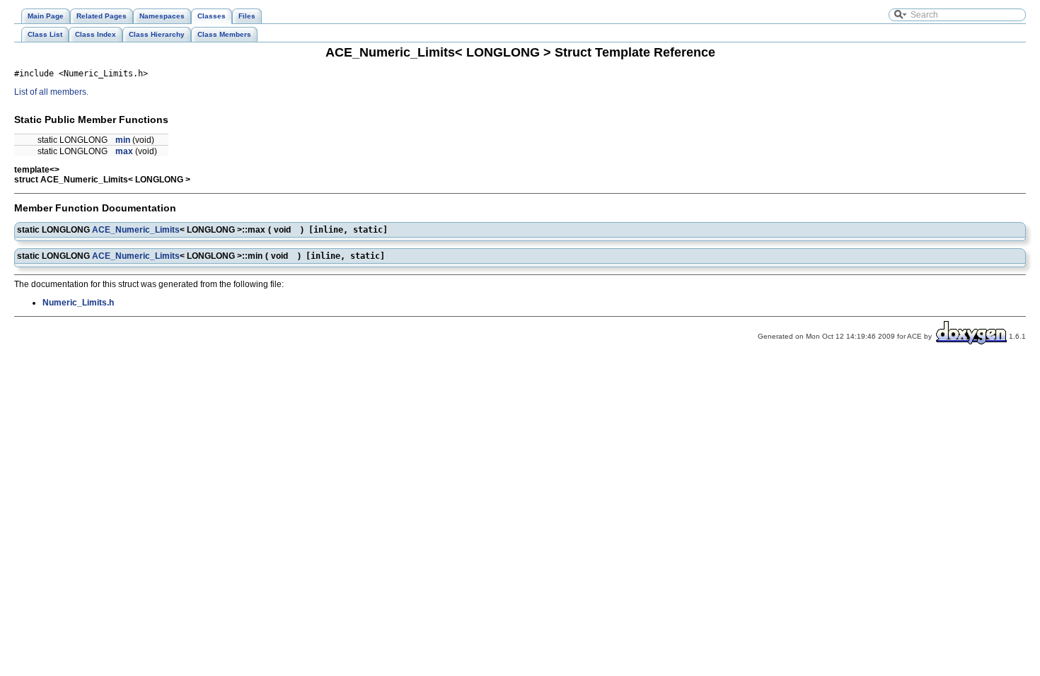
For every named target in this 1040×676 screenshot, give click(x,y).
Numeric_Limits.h (78, 303)
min (122, 140)
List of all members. (51, 92)
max (124, 151)
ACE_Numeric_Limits (136, 230)
